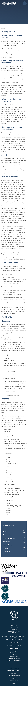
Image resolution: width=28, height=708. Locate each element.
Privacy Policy (14, 680)
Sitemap (14, 678)
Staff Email (14, 654)
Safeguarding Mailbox (14, 658)
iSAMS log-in (14, 651)
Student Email (14, 656)
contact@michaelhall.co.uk (14, 645)
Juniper (19, 670)
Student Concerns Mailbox (14, 660)
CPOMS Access (14, 653)
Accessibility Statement (14, 675)
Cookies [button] (14, 683)
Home (3, 28)
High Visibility (14, 673)
